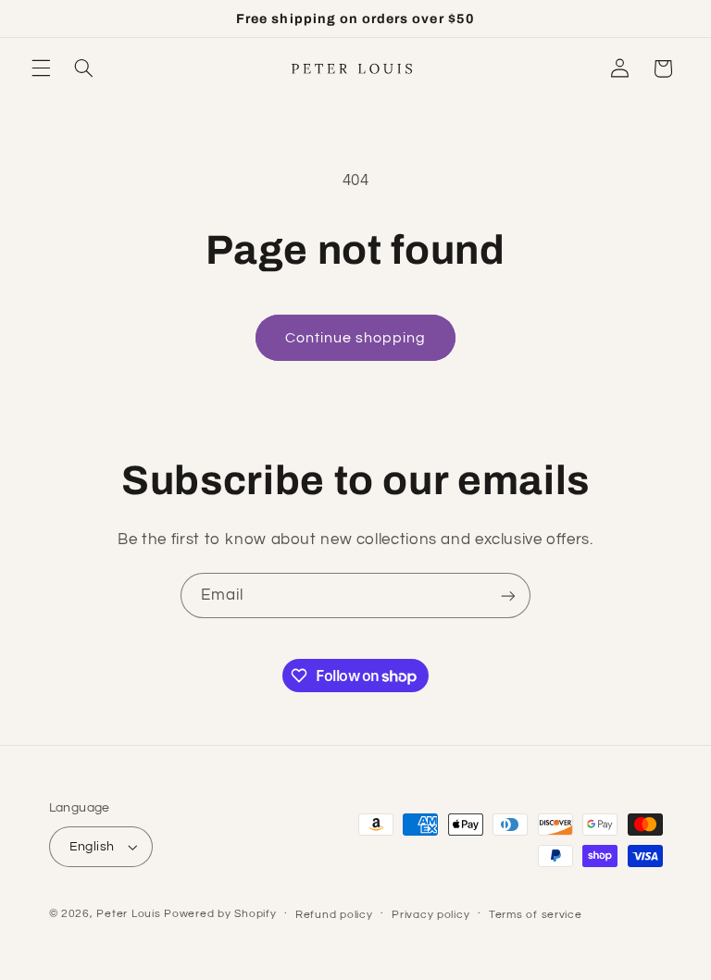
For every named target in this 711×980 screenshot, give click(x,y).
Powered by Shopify (220, 914)
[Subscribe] (508, 595)
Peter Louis (128, 914)
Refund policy (334, 915)
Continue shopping (356, 337)
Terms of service (535, 915)
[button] (40, 68)
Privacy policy (430, 915)
